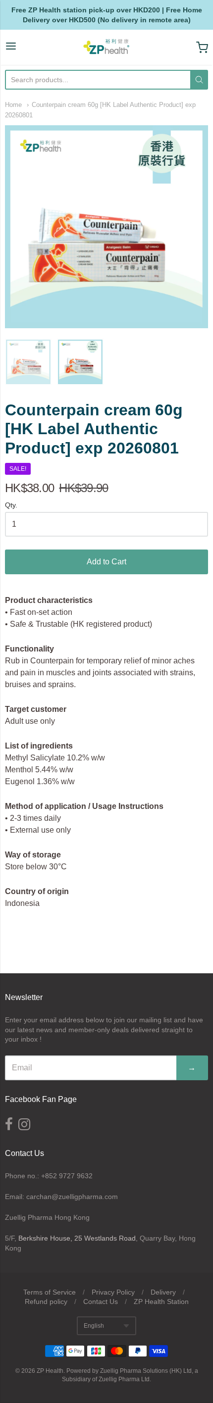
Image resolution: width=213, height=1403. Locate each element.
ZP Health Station (161, 1301)
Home (13, 104)
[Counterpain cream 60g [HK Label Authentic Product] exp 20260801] (28, 362)
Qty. (11, 505)
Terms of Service (49, 1292)
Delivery (163, 1292)
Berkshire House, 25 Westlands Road (77, 1238)
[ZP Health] (106, 47)
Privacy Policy (113, 1292)
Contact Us (100, 1301)
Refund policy (46, 1301)
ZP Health (50, 1370)
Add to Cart (106, 561)
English (94, 1325)
